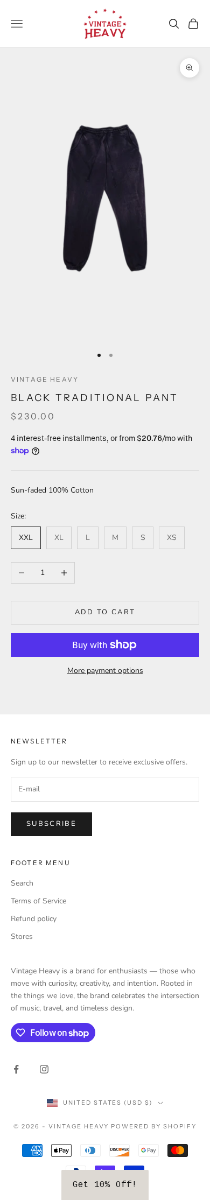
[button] (105, 1185)
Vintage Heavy (45, 379)
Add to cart (105, 612)
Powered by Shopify (154, 1126)
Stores (22, 936)
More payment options (105, 670)
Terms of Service (38, 901)
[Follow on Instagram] (44, 1069)
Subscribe (51, 824)
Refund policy (34, 919)
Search (22, 883)
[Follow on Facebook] (16, 1069)
